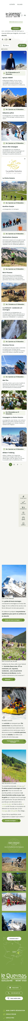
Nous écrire (15, 987)
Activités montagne (10, 820)
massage (4, 811)
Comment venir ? (14, 938)
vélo (18, 786)
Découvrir (7, 679)
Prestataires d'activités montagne (13, 741)
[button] (18, 15)
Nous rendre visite (15, 998)
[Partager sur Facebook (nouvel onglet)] (2, 40)
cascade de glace (7, 804)
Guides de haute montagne (12, 620)
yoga (22, 786)
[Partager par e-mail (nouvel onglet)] (10, 40)
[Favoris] (22, 15)
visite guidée (14, 811)
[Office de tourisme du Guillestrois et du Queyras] (13, 16)
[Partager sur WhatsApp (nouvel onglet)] (6, 40)
